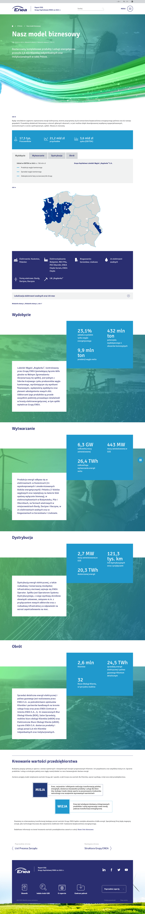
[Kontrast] (132, 1)
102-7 (52, 42)
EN (127, 1)
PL (124, 1)
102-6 (18, 42)
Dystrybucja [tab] (56, 155)
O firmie (19, 26)
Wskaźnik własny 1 (31, 42)
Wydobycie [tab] (20, 155)
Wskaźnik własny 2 (43, 42)
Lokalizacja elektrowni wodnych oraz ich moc (34, 296)
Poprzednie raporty (111, 889)
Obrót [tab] (71, 155)
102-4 (22, 42)
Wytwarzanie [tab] (38, 155)
